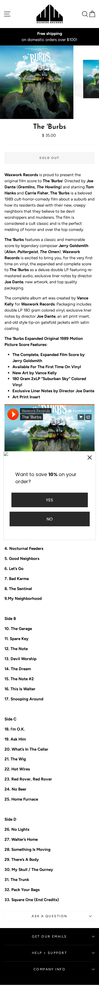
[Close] (89, 457)
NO (49, 519)
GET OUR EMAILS (49, 936)
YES (49, 500)
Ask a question (49, 916)
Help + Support (49, 953)
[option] (49, 37)
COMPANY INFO (49, 969)
